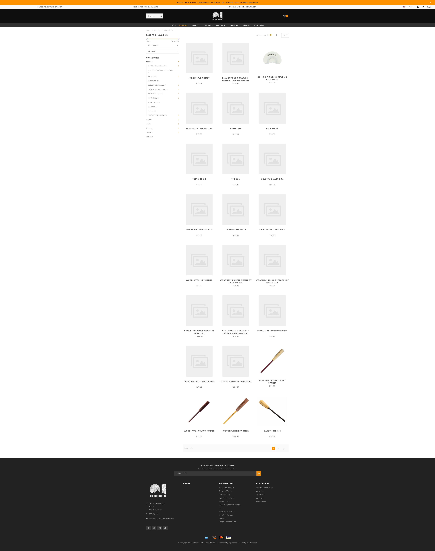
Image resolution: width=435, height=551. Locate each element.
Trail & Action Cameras (158, 89)
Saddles (152, 111)
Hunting (183, 25)
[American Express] (206, 537)
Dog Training (153, 98)
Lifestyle (234, 25)
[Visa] (228, 537)
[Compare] (418, 7)
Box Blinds (153, 107)
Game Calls (153, 81)
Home (173, 25)
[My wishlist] (423, 7)
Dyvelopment (252, 543)
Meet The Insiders (226, 488)
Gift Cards (259, 25)
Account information (264, 488)
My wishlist (260, 494)
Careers (222, 518)
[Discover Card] (214, 537)
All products (261, 501)
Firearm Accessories (157, 66)
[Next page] (283, 448)
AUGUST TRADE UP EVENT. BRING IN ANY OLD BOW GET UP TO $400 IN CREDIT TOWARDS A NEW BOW (217, 2)
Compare (259, 498)
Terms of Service (226, 491)
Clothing (220, 25)
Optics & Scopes (155, 94)
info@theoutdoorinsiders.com (161, 519)
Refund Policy (224, 501)
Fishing (207, 25)
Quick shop (200, 77)
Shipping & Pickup (226, 511)
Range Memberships (227, 522)
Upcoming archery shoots (230, 505)
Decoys (152, 76)
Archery (195, 25)
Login (429, 7)
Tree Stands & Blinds (157, 115)
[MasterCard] (221, 537)
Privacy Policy (224, 494)
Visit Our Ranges (226, 515)
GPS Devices (154, 102)
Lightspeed (233, 543)
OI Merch (247, 25)
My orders (260, 491)
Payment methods (226, 498)
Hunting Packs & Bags (157, 85)
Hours (221, 508)
